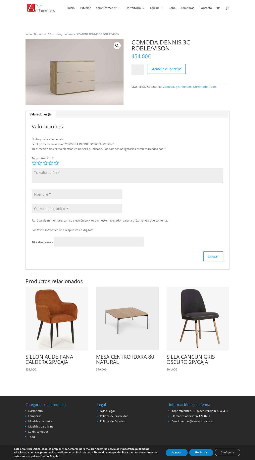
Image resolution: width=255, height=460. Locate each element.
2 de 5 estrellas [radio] (39, 163)
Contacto (205, 8)
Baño (172, 8)
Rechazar (201, 452)
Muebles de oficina (41, 426)
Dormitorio (133, 8)
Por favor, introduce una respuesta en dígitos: (62, 230)
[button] (117, 45)
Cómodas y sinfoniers (62, 34)
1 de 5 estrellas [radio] (34, 163)
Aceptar (177, 452)
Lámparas (187, 8)
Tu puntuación (43, 158)
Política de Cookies (112, 421)
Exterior (85, 8)
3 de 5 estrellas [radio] (45, 163)
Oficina (155, 8)
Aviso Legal (107, 411)
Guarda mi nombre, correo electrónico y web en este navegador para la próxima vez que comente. (102, 220)
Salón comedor (106, 8)
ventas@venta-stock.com (197, 421)
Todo (212, 87)
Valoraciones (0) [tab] (41, 114)
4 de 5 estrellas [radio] (50, 163)
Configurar (227, 452)
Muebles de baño (40, 421)
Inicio (71, 8)
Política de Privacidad (114, 416)
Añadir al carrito (166, 69)
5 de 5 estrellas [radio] (56, 163)
